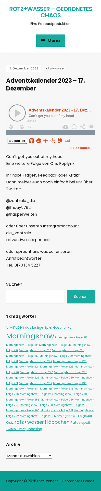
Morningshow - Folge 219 (22, 356)
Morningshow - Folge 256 (57, 400)
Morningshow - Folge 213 (71, 337)
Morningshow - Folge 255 (22, 400)
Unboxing (34, 428)
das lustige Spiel (38, 327)
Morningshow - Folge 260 (22, 410)
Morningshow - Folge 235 (57, 389)
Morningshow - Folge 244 (36, 394)
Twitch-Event (15, 429)
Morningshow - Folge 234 (22, 389)
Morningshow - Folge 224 (22, 366)
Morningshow (30, 336)
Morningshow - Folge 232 (35, 383)
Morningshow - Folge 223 (70, 361)
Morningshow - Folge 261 (56, 410)
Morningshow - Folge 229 (22, 377)
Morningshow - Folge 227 (36, 372)
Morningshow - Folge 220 (56, 356)
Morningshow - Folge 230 (57, 377)
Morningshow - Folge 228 (70, 372)
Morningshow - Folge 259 (70, 405)
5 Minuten (15, 327)
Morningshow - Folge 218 (68, 350)
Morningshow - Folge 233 (70, 383)
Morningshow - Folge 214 (22, 345)
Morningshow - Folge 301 (73, 416)
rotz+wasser (55, 68)
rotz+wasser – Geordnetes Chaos (50, 12)
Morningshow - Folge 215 (55, 345)
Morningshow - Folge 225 (57, 366)
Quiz (10, 422)
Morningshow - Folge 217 (35, 350)
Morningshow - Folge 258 (36, 405)
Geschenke (62, 327)
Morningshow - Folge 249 (70, 394)
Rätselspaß (81, 422)
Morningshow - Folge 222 (35, 361)
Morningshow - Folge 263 (36, 416)
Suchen (14, 284)
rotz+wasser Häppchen (42, 422)
